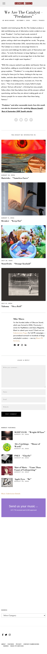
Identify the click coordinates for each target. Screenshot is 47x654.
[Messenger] (21, 120)
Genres (6, 646)
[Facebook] (16, 120)
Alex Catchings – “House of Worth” (27, 445)
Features (11, 644)
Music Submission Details (10, 494)
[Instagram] (22, 345)
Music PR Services (17, 646)
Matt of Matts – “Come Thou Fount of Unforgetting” (27, 468)
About (3, 644)
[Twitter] (26, 120)
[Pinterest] (31, 120)
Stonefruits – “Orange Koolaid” (16, 263)
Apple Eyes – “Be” (22, 479)
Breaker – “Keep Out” (11, 220)
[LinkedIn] (25, 345)
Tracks (41, 20)
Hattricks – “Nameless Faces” (15, 178)
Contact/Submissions (31, 644)
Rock (35, 20)
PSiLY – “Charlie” (22, 455)
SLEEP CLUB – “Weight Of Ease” (29, 432)
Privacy (19, 644)
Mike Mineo (10, 20)
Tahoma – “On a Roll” (11, 306)
